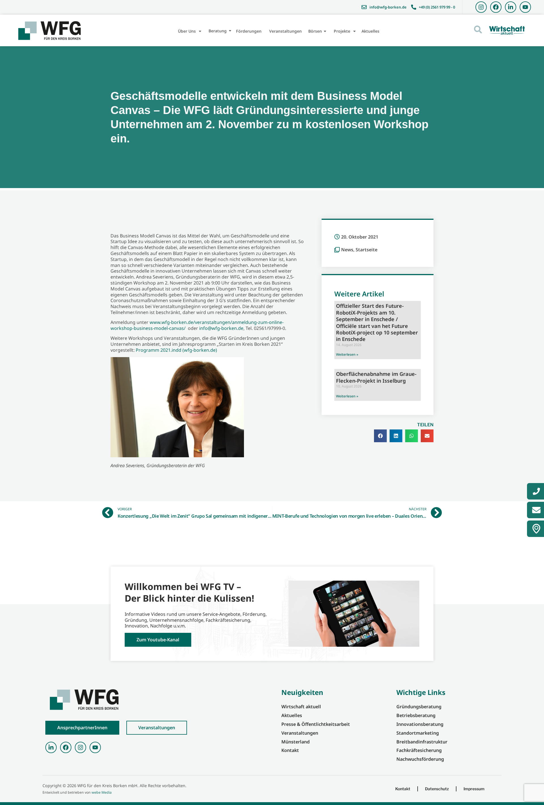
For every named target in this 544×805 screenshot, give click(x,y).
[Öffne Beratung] (230, 31)
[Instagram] (481, 7)
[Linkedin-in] (510, 7)
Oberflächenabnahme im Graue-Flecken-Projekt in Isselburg (376, 377)
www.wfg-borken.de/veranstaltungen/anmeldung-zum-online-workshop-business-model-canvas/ (197, 325)
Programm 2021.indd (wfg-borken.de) (176, 350)
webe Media (102, 792)
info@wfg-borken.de (221, 328)
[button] (380, 435)
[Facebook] (496, 7)
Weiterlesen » (347, 354)
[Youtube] (525, 7)
